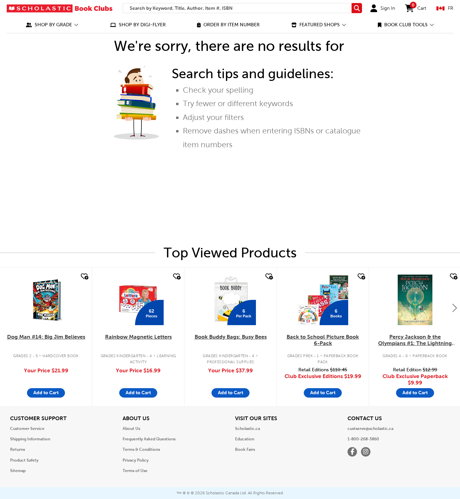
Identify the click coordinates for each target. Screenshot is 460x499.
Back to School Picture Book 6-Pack (323, 340)
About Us (131, 428)
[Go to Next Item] (454, 307)
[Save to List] (84, 276)
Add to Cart (46, 392)
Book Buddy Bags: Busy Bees (231, 337)
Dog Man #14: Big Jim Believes (46, 337)
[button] (52, 24)
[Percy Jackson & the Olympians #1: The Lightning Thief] (415, 300)
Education (244, 439)
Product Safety (24, 460)
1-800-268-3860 (363, 439)
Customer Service (27, 428)
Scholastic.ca (247, 428)
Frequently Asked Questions (149, 439)
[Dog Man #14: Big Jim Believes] (46, 300)
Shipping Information (30, 439)
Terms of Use (135, 470)
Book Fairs (245, 449)
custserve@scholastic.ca (370, 428)
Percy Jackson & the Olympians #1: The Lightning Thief (415, 340)
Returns (17, 449)
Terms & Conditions (141, 449)
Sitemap (18, 470)
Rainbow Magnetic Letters (138, 337)
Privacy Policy (136, 460)
